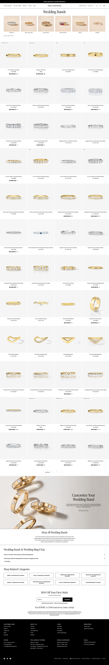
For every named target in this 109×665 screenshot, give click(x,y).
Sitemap (103, 658)
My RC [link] (90, 5)
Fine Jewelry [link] (8, 5)
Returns (5, 628)
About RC (32, 628)
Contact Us (6, 630)
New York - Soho (34, 642)
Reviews (32, 635)
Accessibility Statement (96, 658)
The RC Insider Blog (61, 632)
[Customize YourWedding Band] (54, 502)
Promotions (60, 630)
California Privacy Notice (47, 603)
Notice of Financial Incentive (61, 603)
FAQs (5, 632)
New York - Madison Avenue (37, 644)
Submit (68, 599)
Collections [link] (17, 5)
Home (5, 35)
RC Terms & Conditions (89, 644)
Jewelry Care (87, 626)
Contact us (82, 5)
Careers (32, 626)
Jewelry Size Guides (88, 628)
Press (31, 632)
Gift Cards (59, 628)
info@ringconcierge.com (11, 646)
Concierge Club (34, 630)
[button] (97, 6)
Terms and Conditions (86, 658)
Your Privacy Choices (76, 658)
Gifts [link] (30, 5)
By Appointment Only (62, 646)
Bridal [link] (25, 5)
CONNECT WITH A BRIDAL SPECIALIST (54, 1)
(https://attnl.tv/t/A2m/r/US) (70, 613)
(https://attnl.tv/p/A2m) (54, 614)
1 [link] (47, 470)
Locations (59, 626)
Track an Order (7, 626)
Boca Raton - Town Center (36, 648)
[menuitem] (14, 626)
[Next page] (61, 470)
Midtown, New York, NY (62, 642)
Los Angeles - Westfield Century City (39, 646)
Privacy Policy (65, 658)
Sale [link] (34, 5)
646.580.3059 (8, 644)
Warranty (6, 635)
